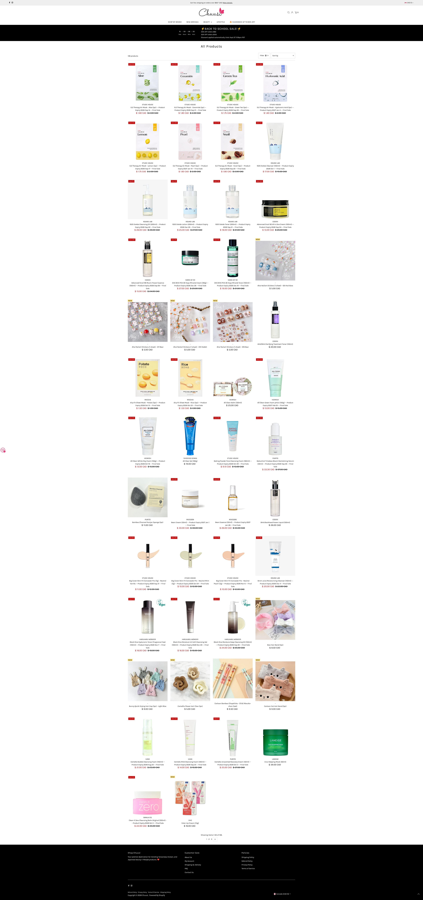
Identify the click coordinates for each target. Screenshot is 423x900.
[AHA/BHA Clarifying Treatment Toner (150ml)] (275, 319)
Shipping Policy (248, 857)
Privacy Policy (247, 865)
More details (227, 3)
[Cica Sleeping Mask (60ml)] (275, 737)
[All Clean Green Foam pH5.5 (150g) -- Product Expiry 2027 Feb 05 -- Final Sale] (275, 377)
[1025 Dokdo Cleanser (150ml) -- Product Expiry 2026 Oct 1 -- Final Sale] (275, 141)
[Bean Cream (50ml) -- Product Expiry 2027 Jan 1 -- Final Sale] (190, 497)
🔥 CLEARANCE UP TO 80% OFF (242, 22)
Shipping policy (165, 892)
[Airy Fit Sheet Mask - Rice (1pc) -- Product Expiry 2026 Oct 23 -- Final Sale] (190, 377)
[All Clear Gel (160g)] (190, 436)
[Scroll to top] (418, 894)
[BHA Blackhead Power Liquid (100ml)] (275, 497)
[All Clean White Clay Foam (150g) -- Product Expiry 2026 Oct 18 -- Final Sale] (148, 436)
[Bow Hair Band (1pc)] (275, 620)
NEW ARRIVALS (192, 22)
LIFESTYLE (221, 22)
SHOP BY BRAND (175, 22)
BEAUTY (206, 22)
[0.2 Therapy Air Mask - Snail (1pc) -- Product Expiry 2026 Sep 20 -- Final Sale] (233, 141)
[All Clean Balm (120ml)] (233, 377)
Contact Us (189, 872)
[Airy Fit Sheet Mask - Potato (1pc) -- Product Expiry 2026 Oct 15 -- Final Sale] (148, 377)
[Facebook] (10, 2)
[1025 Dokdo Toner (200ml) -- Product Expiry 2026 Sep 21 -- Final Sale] (233, 199)
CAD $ (409, 3)
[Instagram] (12, 2)
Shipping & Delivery (193, 865)
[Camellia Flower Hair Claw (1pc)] (190, 681)
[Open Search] (288, 12)
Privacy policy (142, 892)
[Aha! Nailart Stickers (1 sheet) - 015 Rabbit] (190, 322)
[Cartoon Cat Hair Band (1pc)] (275, 681)
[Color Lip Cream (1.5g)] (190, 798)
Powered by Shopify (157, 895)
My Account (189, 861)
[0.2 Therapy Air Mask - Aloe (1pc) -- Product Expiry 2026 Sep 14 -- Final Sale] (148, 82)
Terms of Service (248, 868)
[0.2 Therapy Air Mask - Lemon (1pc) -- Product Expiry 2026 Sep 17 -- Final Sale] (148, 141)
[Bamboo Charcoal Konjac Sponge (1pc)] (148, 497)
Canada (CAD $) (282, 894)
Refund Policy (247, 861)
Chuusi (145, 895)
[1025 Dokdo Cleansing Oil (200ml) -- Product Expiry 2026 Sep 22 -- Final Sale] (148, 199)
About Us (188, 857)
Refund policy (132, 892)
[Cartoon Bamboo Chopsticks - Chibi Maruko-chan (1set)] (233, 678)
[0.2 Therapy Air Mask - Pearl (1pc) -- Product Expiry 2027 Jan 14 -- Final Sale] (190, 141)
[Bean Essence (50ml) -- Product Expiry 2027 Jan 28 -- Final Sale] (233, 497)
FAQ (186, 868)
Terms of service (153, 892)
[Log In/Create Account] (292, 12)
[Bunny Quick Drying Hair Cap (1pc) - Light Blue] (148, 681)
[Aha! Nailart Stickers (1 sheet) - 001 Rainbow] (275, 261)
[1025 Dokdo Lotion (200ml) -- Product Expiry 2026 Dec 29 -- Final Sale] (190, 199)
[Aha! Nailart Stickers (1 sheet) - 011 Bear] (148, 322)
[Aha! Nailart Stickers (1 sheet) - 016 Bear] (233, 322)
